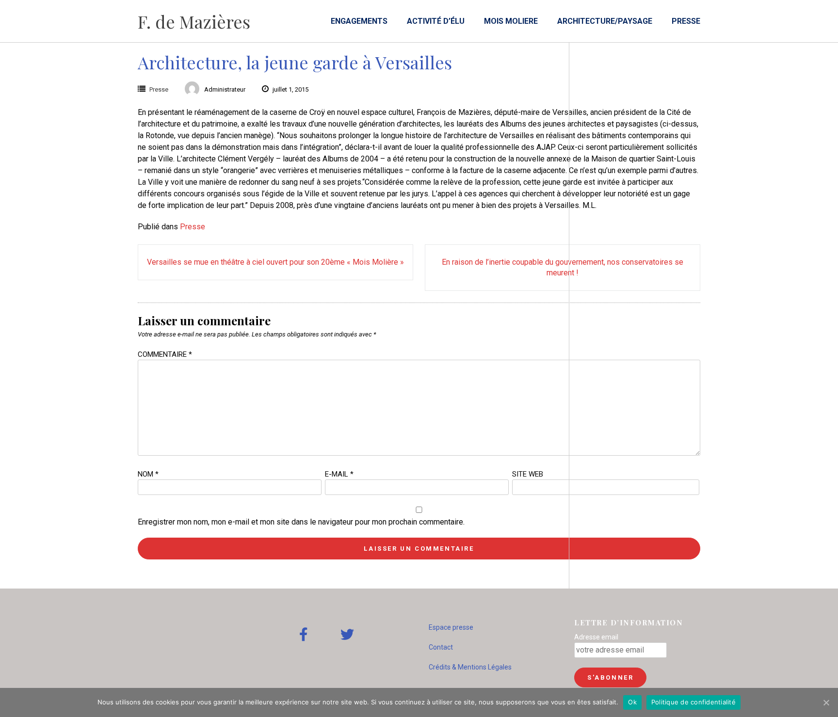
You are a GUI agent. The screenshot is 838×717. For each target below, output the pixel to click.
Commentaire (165, 354)
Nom (148, 474)
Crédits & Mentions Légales (470, 667)
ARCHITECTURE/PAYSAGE (604, 21)
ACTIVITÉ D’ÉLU (436, 21)
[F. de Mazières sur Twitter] (347, 634)
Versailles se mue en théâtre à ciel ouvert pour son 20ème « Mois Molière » (275, 262)
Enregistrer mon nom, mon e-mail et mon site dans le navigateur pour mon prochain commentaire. (301, 521)
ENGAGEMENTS (359, 21)
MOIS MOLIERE (511, 21)
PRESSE (686, 21)
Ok (632, 702)
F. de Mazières (194, 21)
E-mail (339, 474)
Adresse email (596, 637)
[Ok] (826, 702)
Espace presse (451, 627)
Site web (527, 474)
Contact (441, 647)
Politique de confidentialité (693, 702)
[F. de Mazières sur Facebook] (303, 634)
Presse (158, 89)
